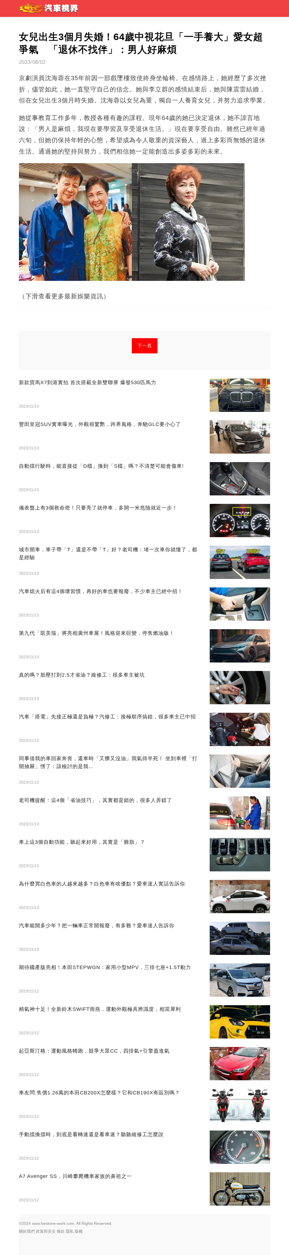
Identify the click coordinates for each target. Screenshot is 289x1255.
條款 (61, 1231)
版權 (79, 1231)
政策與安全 (46, 1231)
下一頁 (144, 345)
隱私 (70, 1231)
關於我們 (27, 1231)
